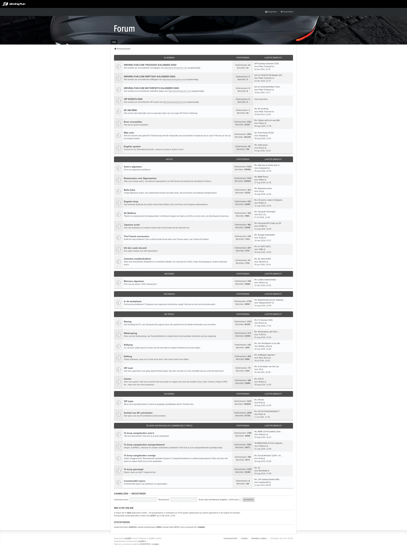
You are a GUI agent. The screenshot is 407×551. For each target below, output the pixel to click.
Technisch (169, 294)
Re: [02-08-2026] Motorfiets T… (267, 411)
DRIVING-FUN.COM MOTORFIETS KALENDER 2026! (151, 88)
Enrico (261, 148)
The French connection (136, 236)
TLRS (261, 334)
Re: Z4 (257, 468)
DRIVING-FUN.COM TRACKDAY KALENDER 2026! (150, 65)
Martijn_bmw (264, 346)
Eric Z (261, 214)
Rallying (128, 344)
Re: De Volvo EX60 (262, 259)
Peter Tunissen (265, 66)
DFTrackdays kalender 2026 (266, 63)
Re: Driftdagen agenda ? (265, 355)
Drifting (128, 356)
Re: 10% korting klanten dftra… (267, 479)
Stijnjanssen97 (265, 303)
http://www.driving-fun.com (176, 68)
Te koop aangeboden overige (140, 455)
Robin (261, 203)
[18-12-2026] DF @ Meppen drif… (269, 75)
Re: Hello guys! (261, 145)
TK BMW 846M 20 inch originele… (269, 443)
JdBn (261, 249)
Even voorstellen (133, 122)
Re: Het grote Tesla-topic (265, 212)
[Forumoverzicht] (124, 28)
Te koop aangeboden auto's (139, 433)
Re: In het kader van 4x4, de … (267, 366)
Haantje (262, 136)
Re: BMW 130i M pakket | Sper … (268, 431)
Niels (261, 414)
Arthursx (262, 434)
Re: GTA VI (259, 379)
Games (127, 379)
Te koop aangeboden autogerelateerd (144, 444)
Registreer (138, 493)
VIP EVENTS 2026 (133, 99)
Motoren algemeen (134, 281)
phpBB (128, 538)
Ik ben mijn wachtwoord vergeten (213, 500)
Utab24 (201, 527)
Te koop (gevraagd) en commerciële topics (169, 426)
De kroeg (169, 394)
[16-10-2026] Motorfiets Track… (268, 87)
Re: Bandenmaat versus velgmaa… (269, 300)
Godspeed (263, 168)
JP (260, 369)
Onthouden (234, 500)
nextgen (155, 544)
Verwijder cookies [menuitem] (259, 538)
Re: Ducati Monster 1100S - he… (268, 455)
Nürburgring (130, 333)
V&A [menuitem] (114, 42)
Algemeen (169, 58)
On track (169, 314)
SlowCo (262, 282)
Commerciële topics (134, 481)
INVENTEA (145, 544)
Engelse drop (131, 201)
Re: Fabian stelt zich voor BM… (267, 120)
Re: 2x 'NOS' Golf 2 (262, 246)
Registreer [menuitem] (272, 12)
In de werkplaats (133, 301)
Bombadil (263, 471)
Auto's (169, 159)
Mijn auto (129, 132)
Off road (128, 368)
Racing (127, 321)
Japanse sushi (132, 224)
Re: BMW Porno (261, 177)
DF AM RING (130, 110)
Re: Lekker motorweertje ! (265, 280)
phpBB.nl (142, 541)
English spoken (132, 146)
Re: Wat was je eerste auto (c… (267, 165)
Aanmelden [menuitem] (288, 12)
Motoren (169, 274)
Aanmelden (121, 493)
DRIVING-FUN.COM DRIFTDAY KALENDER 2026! (150, 76)
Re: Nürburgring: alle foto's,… (267, 332)
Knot (261, 403)
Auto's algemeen (133, 166)
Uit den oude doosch (135, 248)
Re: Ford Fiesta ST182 (264, 133)
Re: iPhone (259, 400)
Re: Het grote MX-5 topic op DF (267, 223)
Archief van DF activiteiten (138, 413)
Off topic (128, 401)
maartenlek (264, 482)
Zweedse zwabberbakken (137, 258)
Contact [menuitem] (244, 538)
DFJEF (262, 226)
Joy (260, 191)
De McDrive (130, 213)
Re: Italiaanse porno (263, 188)
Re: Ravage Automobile (264, 235)
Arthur (261, 123)
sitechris (262, 262)
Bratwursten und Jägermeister (140, 178)
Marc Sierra (264, 358)
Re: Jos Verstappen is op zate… (268, 343)
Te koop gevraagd (133, 469)
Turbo (261, 238)
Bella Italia (129, 190)
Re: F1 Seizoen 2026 (263, 320)
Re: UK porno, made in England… (269, 200)
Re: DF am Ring (261, 109)
